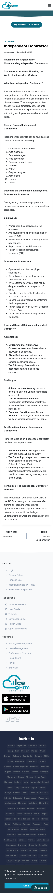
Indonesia (35, 782)
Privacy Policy (15, 575)
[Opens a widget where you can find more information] (29, 888)
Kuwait (16, 792)
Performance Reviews (19, 653)
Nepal (44, 813)
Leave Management (18, 648)
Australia (32, 745)
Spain (23, 850)
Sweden (43, 850)
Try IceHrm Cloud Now (26, 24)
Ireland (45, 782)
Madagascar (10, 803)
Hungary (8, 782)
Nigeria (35, 818)
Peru (46, 824)
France (35, 771)
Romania (11, 834)
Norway (44, 818)
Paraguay (37, 824)
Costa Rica (32, 761)
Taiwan (22, 855)
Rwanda (42, 834)
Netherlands (10, 818)
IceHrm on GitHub (17, 604)
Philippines (13, 829)
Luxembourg (30, 797)
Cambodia (27, 756)
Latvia (25, 792)
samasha (10, 52)
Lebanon (34, 792)
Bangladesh (13, 750)
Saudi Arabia (10, 839)
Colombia (19, 761)
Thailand (43, 855)
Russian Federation (27, 834)
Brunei (7, 756)
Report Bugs (14, 623)
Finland (26, 771)
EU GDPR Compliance (20, 589)
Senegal (22, 839)
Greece (29, 776)
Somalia (43, 845)
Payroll (12, 662)
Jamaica (25, 787)
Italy (17, 787)
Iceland (17, 782)
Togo (9, 860)
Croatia (42, 761)
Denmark (34, 766)
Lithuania (17, 797)
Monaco (31, 808)
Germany (11, 776)
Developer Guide (17, 619)
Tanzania (32, 855)
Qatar (42, 829)
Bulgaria (17, 756)
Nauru (37, 813)
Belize (34, 750)
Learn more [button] (10, 878)
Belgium (25, 750)
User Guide (14, 609)
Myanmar (10, 813)
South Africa (12, 850)
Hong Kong (40, 776)
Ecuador (45, 766)
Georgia (44, 771)
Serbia (31, 839)
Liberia (7, 797)
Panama (27, 824)
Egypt (8, 771)
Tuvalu (43, 860)
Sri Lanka (32, 850)
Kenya (8, 792)
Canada (38, 756)
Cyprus (7, 766)
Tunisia (25, 860)
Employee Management (20, 643)
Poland (24, 829)
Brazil (42, 750)
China (10, 761)
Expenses (13, 667)
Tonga (17, 860)
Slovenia (33, 845)
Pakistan (17, 824)
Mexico (11, 808)
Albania (11, 745)
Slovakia (22, 845)
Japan (34, 787)
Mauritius (43, 803)
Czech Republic (20, 766)
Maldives (33, 803)
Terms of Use (15, 579)
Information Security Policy (21, 584)
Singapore (11, 845)
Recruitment (14, 658)
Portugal (34, 829)
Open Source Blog (17, 628)
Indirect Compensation (42, 536)
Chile (46, 756)
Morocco (41, 808)
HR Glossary (10, 41)
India (26, 782)
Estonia (16, 771)
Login (11, 570)
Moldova (21, 808)
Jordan (42, 787)
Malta (19, 813)
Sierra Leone (43, 839)
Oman (7, 824)
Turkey (34, 860)
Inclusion (10, 534)
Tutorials (12, 614)
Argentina (21, 745)
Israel (10, 787)
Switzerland (11, 855)
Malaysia (22, 803)
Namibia (28, 813)
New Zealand (24, 818)
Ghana (21, 776)
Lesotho (44, 792)
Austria (42, 745)
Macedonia (43, 797)
